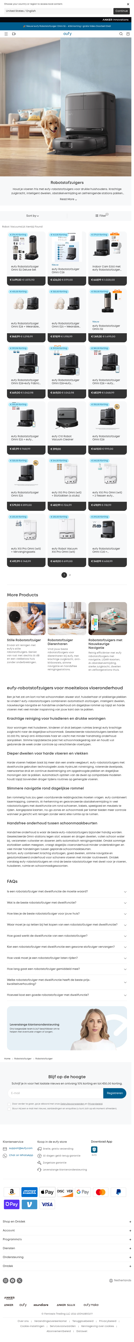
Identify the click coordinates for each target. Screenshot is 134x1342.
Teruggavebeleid (83, 1321)
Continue (122, 11)
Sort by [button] (31, 216)
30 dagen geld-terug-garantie (61, 1156)
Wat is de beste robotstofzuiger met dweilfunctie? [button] (41, 902)
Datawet (81, 1331)
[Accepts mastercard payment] (100, 1192)
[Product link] (26, 247)
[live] (13, 33)
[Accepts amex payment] (29, 1192)
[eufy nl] (67, 33)
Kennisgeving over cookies (97, 1326)
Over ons (23, 1321)
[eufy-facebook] (12, 1280)
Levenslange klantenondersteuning (65, 1170)
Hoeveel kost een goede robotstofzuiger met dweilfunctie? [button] (48, 995)
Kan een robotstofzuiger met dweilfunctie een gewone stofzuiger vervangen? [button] (61, 947)
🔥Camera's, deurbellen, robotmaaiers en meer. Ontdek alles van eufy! (67, 26)
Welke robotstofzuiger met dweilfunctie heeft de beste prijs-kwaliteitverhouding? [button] (48, 982)
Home (7, 1059)
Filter (102, 216)
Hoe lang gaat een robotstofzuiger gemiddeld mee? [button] (43, 969)
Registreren (115, 1093)
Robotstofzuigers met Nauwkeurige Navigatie (105, 644)
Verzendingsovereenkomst (50, 1321)
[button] (128, 4)
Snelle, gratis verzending (58, 1149)
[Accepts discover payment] (65, 1192)
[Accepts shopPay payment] (11, 1204)
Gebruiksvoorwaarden (72, 1104)
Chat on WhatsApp (21, 1155)
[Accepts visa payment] (47, 1204)
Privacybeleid (95, 1104)
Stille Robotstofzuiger (24, 640)
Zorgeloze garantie (54, 1163)
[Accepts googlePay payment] (82, 1192)
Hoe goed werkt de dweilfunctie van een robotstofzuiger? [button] (47, 936)
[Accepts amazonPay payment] (11, 1192)
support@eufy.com (20, 1148)
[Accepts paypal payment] (118, 1192)
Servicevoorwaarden (63, 1326)
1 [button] (64, 575)
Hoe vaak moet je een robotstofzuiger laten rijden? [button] (42, 958)
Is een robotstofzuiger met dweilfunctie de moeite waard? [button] (47, 891)
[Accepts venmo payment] (29, 1204)
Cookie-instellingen (32, 1326)
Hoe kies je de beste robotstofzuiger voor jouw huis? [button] (43, 913)
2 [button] (69, 575)
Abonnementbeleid (59, 1331)
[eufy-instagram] (5, 1280)
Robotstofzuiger (23, 1059)
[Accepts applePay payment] (47, 1192)
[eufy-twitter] (19, 1280)
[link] (67, 1028)
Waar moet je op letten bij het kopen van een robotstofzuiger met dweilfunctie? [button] (62, 924)
